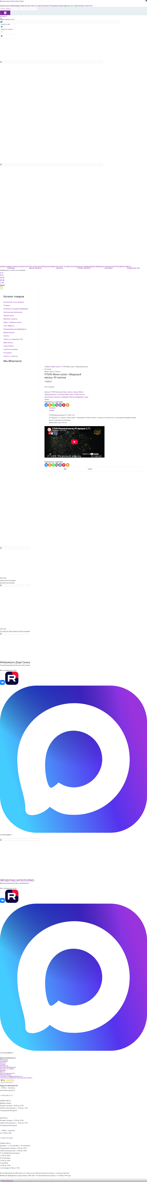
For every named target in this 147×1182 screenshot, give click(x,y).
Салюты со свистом (10, 356)
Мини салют (69, 394)
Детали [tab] (51, 410)
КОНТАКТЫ (60, 6)
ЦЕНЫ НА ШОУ (106, 266)
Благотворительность (7, 1073)
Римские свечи (9, 316)
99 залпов (61, 394)
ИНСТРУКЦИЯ (50, 6)
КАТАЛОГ (3, 6)
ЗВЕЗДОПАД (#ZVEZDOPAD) (17, 880)
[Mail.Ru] (60, 405)
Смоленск (57, 397)
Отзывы (3, 1064)
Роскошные (8, 353)
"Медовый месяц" (50, 394)
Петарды (7, 305)
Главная (47, 367)
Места (2, 1072)
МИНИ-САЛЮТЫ (13, 266)
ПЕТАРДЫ (43, 266)
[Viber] (56, 405)
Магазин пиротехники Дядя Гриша (12, 1)
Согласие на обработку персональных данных (16, 1078)
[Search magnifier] (5, 13)
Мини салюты (8, 343)
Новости (3, 1063)
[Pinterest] (64, 405)
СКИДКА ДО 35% (80, 266)
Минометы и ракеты (10, 319)
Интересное (4, 1066)
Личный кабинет (5, 1075)
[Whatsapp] (53, 405)
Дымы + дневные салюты (13, 322)
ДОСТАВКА (11, 6)
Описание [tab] (52, 408)
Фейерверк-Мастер (68, 397)
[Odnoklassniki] (50, 405)
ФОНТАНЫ (51, 266)
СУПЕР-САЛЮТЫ (33, 266)
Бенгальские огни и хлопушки (14, 302)
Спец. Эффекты (9, 326)
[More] (68, 405)
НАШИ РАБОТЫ (21, 6)
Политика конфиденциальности (11, 1076)
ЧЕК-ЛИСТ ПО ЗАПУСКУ (36, 6)
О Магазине (4, 1060)
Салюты (6, 336)
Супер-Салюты (9, 346)
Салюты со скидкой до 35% (13, 339)
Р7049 (76, 394)
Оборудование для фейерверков (15, 329)
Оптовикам (4, 1061)
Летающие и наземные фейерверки (16, 309)
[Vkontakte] (46, 405)
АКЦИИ (89, 266)
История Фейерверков (8, 1067)
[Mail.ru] (60, 465)
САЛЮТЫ (23, 266)
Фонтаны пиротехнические (13, 312)
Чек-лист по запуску (7, 1069)
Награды (3, 1070)
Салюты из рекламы (11, 349)
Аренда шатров (9, 332)
